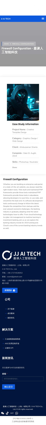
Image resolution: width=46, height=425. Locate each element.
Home (6, 44)
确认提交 (8, 386)
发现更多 (8, 290)
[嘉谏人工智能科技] (23, 7)
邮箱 (4, 374)
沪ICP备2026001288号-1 (23, 418)
